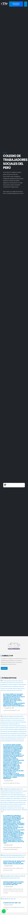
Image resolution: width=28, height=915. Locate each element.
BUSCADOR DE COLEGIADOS (16, 4)
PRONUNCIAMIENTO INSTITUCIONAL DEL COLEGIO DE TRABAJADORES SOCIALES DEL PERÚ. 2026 (13, 883)
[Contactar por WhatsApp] (4, 911)
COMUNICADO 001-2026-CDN (12, 903)
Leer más (4, 668)
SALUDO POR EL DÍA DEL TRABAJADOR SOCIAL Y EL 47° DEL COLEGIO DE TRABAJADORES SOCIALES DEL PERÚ (14, 862)
